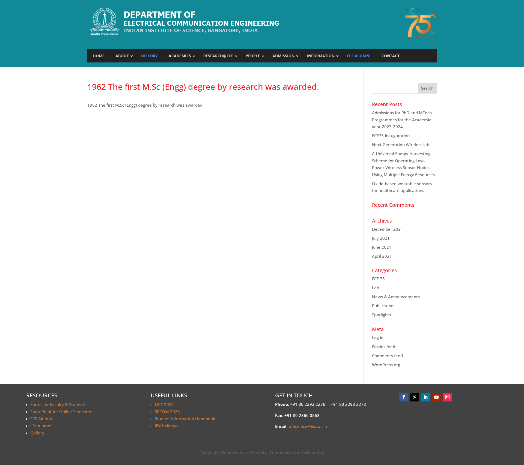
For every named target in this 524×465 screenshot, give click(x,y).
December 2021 (387, 229)
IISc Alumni (40, 425)
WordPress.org (386, 364)
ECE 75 (378, 278)
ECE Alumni (41, 418)
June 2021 (381, 247)
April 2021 (382, 256)
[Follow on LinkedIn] (425, 397)
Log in (377, 337)
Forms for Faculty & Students (58, 404)
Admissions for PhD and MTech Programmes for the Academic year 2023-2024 (402, 119)
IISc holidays (166, 425)
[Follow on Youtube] (436, 397)
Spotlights (381, 314)
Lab (375, 287)
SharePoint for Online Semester (61, 411)
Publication (383, 305)
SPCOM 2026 (167, 411)
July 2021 (381, 238)
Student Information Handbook (185, 418)
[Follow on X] (414, 397)
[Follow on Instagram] (447, 397)
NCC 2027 (164, 404)
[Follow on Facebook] (403, 397)
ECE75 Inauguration (391, 135)
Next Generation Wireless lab (400, 144)
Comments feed (387, 355)
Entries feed (383, 346)
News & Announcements (396, 296)
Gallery (37, 433)
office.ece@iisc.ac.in (308, 426)
